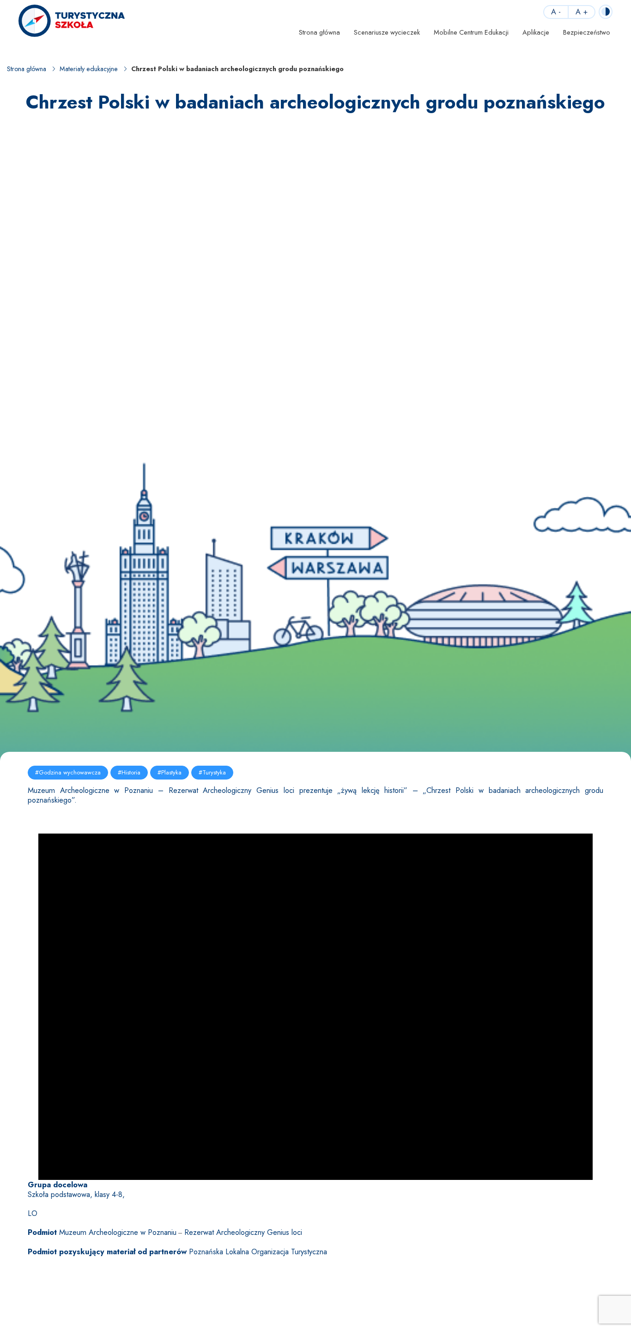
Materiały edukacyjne (89, 69)
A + (582, 11)
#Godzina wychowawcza (68, 772)
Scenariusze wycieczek (387, 32)
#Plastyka (170, 772)
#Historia (129, 772)
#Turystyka (212, 772)
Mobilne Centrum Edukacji (471, 32)
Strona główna (319, 32)
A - (556, 11)
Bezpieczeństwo (586, 32)
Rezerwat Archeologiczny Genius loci (243, 1232)
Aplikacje (535, 32)
